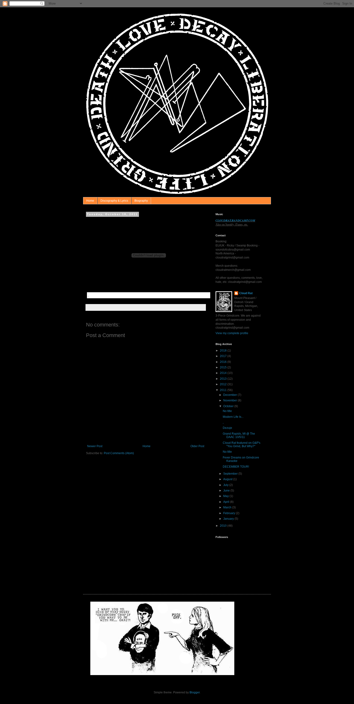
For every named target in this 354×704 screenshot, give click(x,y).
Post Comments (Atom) (119, 453)
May (226, 496)
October (228, 406)
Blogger (195, 692)
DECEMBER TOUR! (236, 466)
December (230, 395)
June (226, 490)
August (228, 479)
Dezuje (227, 428)
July (226, 485)
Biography (141, 200)
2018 (223, 350)
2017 (223, 356)
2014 (223, 373)
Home (90, 200)
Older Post (197, 446)
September (230, 473)
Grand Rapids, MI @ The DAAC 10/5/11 (239, 435)
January (229, 518)
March (227, 507)
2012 (223, 384)
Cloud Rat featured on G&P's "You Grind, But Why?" (241, 444)
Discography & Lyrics (114, 200)
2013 (223, 378)
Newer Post (94, 446)
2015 (223, 367)
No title (227, 411)
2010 (223, 525)
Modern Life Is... (233, 416)
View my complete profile (232, 333)
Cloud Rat (246, 293)
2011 (223, 390)
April (226, 502)
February (229, 513)
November (230, 400)
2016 (223, 362)
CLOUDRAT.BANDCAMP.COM (235, 220)
